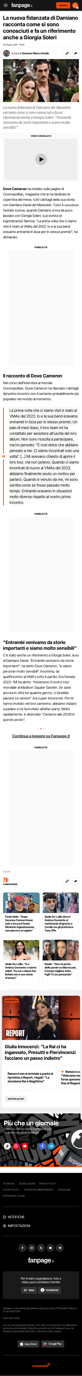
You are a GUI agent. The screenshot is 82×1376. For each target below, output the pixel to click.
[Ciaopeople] (41, 1365)
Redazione (64, 1189)
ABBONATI (63, 5)
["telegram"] (51, 1146)
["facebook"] (42, 1146)
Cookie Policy (11, 1189)
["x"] (33, 1146)
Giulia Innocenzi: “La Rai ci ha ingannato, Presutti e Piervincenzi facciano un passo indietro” (40, 1052)
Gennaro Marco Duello (35, 53)
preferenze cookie (14, 1195)
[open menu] (4, 5)
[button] (75, 53)
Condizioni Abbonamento (39, 1189)
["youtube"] (24, 1146)
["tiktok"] (7, 1146)
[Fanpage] (41, 1261)
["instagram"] (16, 1146)
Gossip (6, 872)
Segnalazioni (27, 1183)
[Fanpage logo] (21, 5)
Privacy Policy (47, 1183)
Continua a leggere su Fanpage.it (41, 736)
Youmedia (8, 1183)
